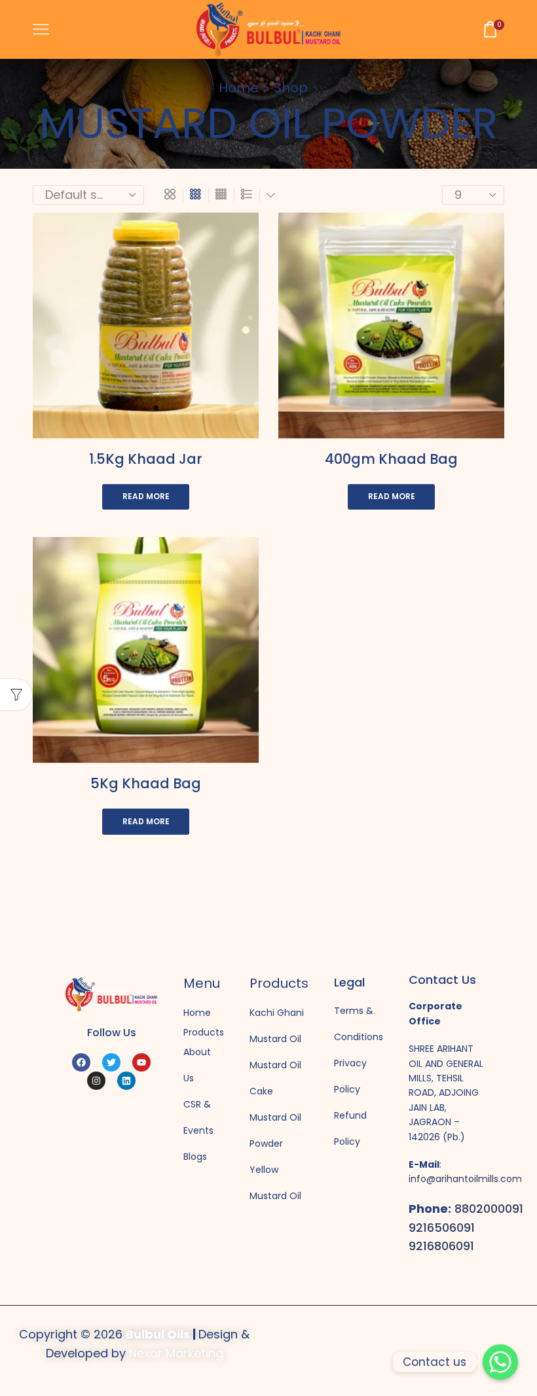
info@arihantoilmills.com (465, 1178)
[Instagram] (96, 1081)
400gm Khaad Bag (391, 458)
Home (239, 87)
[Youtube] (141, 1062)
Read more (146, 496)
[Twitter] (111, 1062)
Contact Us (442, 979)
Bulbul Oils (158, 1334)
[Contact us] (500, 1362)
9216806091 (441, 1246)
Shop (291, 87)
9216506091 (442, 1227)
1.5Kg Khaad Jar (145, 458)
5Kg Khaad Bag (145, 783)
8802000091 (488, 1208)
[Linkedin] (126, 1081)
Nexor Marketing (176, 1353)
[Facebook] (81, 1062)
